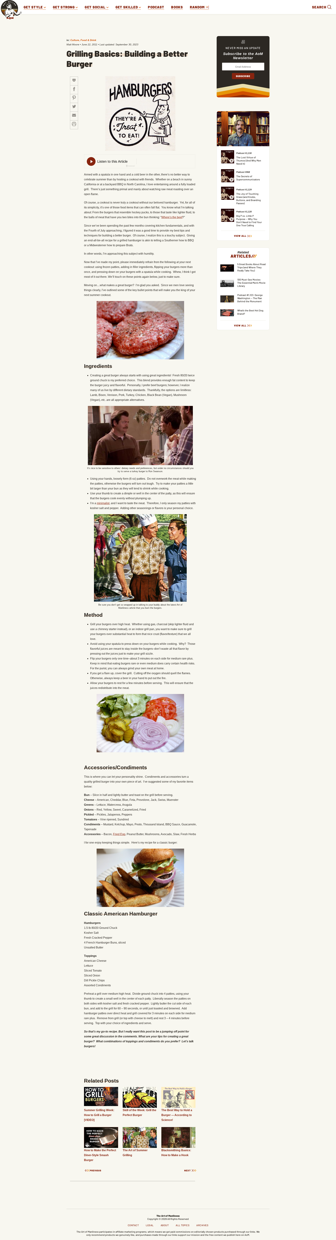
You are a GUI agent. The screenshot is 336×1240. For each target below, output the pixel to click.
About (165, 1225)
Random (198, 7)
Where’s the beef (171, 217)
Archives (202, 1225)
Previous (95, 1170)
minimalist (103, 503)
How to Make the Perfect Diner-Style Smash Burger (100, 1155)
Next (187, 1170)
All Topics (182, 1225)
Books (177, 7)
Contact (133, 1225)
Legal (150, 1225)
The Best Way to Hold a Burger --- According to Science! (176, 1115)
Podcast (156, 7)
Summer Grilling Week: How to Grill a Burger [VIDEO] (99, 1115)
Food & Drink (88, 40)
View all (240, 235)
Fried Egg (119, 834)
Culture (74, 40)
